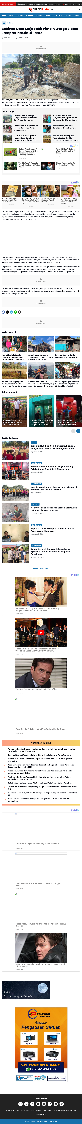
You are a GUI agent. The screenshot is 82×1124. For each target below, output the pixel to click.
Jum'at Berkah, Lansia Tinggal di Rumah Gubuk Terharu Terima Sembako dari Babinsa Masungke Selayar (13, 357)
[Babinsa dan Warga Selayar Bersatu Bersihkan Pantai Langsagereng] (7, 129)
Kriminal (39, 15)
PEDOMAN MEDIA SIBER (21, 1110)
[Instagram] (32, 1104)
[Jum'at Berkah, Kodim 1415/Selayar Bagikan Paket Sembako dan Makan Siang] (47, 119)
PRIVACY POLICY (37, 1110)
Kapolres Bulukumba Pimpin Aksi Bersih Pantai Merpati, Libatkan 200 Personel (54, 488)
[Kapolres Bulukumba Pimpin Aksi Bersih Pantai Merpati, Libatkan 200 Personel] (15, 492)
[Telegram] (11, 312)
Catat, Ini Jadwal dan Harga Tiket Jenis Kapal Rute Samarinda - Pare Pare (40, 783)
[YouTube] (38, 1104)
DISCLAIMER (48, 1110)
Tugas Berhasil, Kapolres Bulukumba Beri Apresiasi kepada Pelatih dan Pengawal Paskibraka (51, 551)
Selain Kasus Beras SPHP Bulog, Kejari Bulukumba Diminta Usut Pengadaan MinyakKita (40, 760)
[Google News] (44, 1104)
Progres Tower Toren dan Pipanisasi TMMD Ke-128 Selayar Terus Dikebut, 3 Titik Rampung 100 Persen (41, 422)
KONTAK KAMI (71, 1110)
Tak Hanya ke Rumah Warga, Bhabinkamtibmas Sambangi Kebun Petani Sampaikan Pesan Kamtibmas (39, 778)
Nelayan (35, 504)
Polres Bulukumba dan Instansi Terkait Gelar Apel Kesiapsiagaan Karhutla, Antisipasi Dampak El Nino (40, 772)
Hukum (20, 15)
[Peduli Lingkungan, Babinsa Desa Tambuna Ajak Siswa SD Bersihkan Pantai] (67, 370)
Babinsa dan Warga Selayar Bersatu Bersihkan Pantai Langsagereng (25, 128)
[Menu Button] (3, 10)
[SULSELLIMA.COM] (41, 9)
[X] (7, 312)
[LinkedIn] (56, 1104)
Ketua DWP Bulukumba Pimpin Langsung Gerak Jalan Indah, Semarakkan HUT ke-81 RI (43, 788)
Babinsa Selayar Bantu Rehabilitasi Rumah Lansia (64, 127)
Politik (11, 15)
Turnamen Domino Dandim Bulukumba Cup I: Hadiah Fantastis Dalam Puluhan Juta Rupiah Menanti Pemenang (41, 750)
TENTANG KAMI (59, 1110)
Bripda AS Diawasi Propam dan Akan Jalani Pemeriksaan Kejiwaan (52, 529)
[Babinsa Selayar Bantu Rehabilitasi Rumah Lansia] (47, 129)
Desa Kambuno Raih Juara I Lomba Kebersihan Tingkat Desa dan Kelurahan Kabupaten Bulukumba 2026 (41, 766)
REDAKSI (9, 1110)
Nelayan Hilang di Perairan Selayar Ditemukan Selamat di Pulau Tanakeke (54, 509)
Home (4, 15)
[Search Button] (79, 10)
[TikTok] (50, 1104)
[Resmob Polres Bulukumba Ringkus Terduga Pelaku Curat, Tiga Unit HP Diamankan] (15, 471)
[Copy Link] (19, 312)
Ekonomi (29, 15)
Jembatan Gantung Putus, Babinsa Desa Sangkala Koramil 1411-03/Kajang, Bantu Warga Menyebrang (25, 138)
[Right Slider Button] (80, 15)
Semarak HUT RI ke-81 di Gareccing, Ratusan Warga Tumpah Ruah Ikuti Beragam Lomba (53, 447)
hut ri (34, 442)
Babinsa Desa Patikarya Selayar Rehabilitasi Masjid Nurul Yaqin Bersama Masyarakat (25, 118)
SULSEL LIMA (35, 1121)
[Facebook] (3, 312)
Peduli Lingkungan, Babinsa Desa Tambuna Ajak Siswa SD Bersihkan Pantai (67, 384)
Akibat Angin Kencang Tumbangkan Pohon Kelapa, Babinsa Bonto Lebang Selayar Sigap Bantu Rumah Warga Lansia (40, 357)
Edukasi (59, 15)
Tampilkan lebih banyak (41, 568)
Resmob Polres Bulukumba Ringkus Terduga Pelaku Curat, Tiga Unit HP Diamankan (52, 467)
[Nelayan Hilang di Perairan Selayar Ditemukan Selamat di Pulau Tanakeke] (15, 512)
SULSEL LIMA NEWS (50, 1121)
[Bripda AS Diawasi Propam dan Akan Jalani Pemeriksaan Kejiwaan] (15, 533)
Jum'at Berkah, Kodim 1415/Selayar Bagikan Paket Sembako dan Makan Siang (65, 118)
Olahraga (49, 15)
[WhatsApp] (15, 312)
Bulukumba (36, 463)
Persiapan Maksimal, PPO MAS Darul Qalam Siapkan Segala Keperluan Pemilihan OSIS (42, 794)
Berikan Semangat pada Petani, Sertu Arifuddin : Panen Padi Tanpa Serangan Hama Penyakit (65, 138)
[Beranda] (4, 23)
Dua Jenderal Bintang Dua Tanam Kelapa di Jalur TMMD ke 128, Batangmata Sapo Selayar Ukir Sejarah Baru (14, 422)
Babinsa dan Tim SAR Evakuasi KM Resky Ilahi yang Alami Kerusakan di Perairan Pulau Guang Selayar (41, 384)
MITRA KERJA (41, 1114)
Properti (68, 15)
